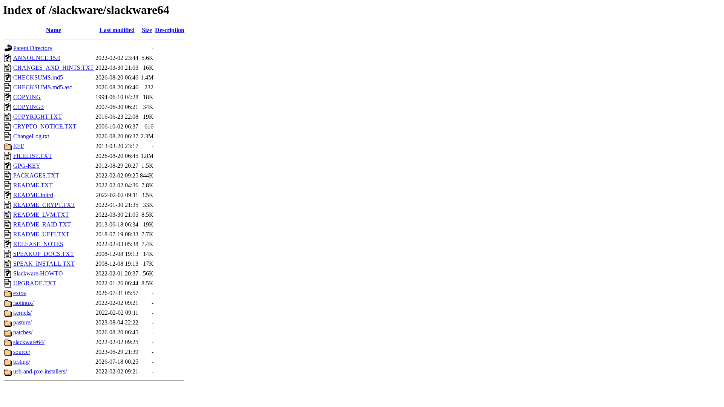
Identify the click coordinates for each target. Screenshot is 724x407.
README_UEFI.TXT (41, 234)
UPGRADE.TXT (34, 283)
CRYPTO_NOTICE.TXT (45, 126)
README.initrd (33, 195)
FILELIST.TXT (32, 156)
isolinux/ (23, 303)
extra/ (19, 293)
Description (169, 30)
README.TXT (33, 185)
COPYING (27, 97)
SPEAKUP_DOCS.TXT (43, 254)
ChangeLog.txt (31, 136)
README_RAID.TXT (42, 224)
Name (53, 30)
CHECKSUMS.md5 (38, 77)
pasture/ (22, 322)
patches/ (22, 332)
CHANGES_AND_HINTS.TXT (53, 67)
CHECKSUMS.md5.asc (42, 87)
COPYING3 (28, 107)
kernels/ (22, 312)
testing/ (21, 361)
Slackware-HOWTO (38, 273)
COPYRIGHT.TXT (37, 116)
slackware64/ (28, 342)
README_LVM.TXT (41, 214)
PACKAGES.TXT (36, 175)
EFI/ (18, 146)
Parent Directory (32, 48)
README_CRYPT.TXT (44, 205)
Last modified (117, 30)
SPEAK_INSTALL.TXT (44, 263)
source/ (21, 352)
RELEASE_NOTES (38, 244)
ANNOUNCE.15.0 (36, 58)
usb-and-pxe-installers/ (40, 371)
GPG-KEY (26, 165)
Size (147, 30)
